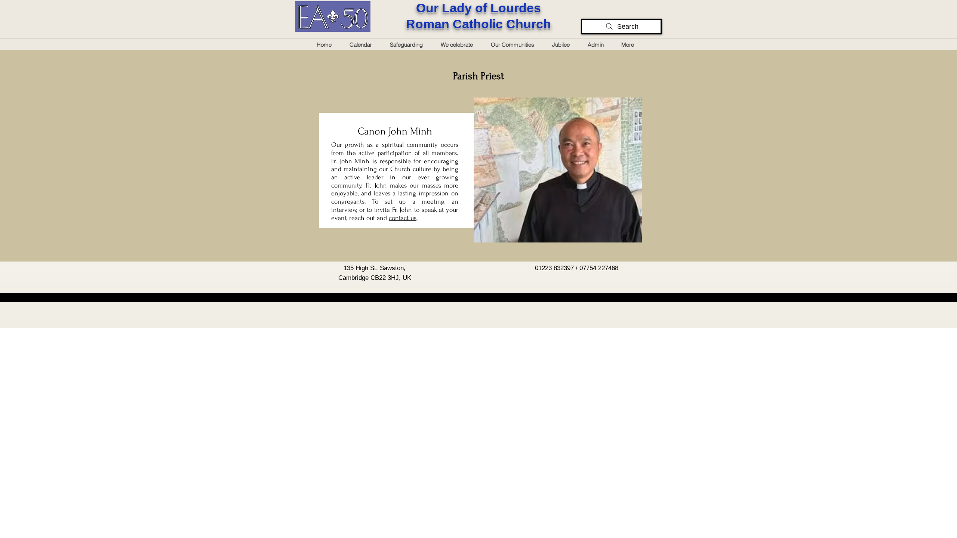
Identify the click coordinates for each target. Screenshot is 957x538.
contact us (402, 218)
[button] (598, 45)
